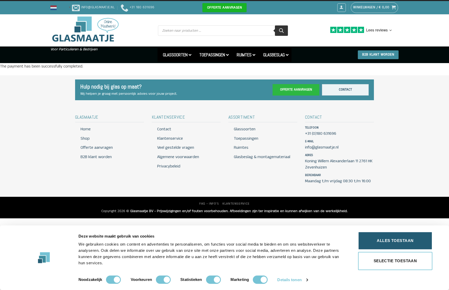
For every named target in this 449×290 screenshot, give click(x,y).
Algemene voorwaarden (178, 157)
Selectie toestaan (395, 261)
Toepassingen (246, 138)
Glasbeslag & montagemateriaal (262, 157)
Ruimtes (241, 148)
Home (86, 129)
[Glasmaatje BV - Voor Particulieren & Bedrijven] (84, 29)
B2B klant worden (96, 157)
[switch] (163, 279)
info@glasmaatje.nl (322, 147)
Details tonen (289, 280)
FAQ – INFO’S (209, 203)
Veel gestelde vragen (175, 148)
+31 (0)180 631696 (320, 134)
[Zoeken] (281, 30)
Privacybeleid (168, 166)
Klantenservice (170, 138)
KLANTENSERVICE (236, 203)
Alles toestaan (395, 240)
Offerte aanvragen (296, 89)
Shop (85, 138)
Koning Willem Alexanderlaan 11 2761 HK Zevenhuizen (339, 164)
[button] (61, 7)
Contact (345, 89)
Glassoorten (244, 129)
